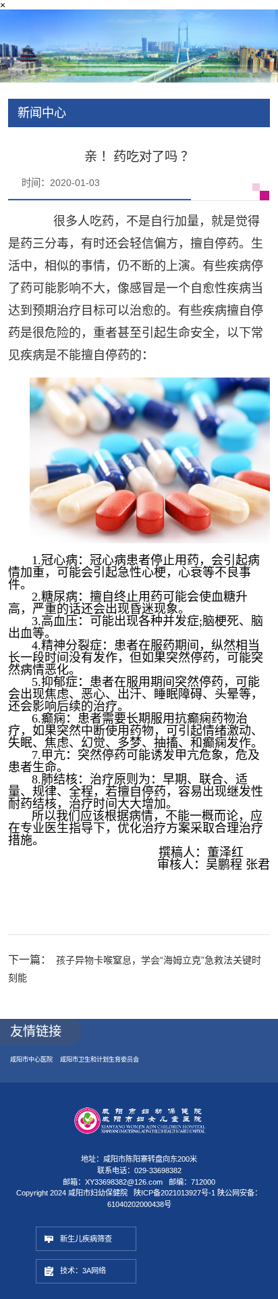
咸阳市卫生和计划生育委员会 (109, 1068)
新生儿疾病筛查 (92, 1250)
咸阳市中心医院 (33, 1068)
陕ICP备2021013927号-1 (174, 1203)
